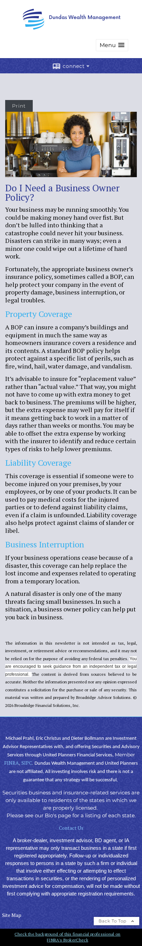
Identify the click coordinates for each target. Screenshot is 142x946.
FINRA (11, 762)
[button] (112, 45)
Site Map (11, 915)
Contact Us (71, 828)
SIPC (26, 762)
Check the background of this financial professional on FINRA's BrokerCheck (67, 937)
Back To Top (113, 921)
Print (19, 106)
